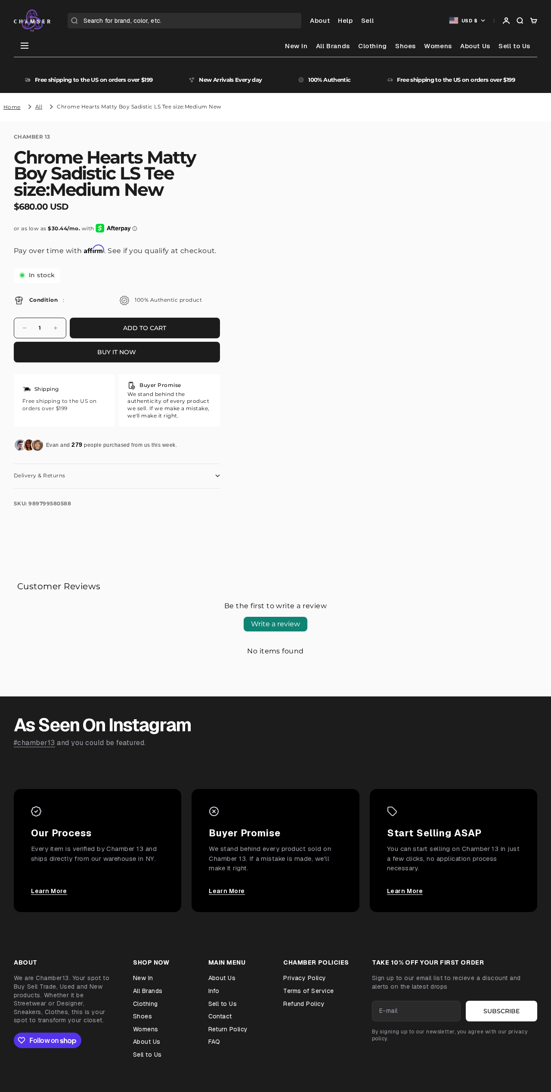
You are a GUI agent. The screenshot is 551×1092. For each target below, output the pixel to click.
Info (214, 991)
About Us (475, 46)
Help (345, 20)
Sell (367, 20)
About (320, 20)
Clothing (372, 46)
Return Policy (228, 1029)
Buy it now (116, 352)
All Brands (333, 46)
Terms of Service (308, 991)
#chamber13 (34, 742)
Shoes (405, 46)
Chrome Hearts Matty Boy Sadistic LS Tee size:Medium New (139, 106)
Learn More (49, 891)
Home (12, 107)
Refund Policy (304, 1004)
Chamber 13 (32, 136)
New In (296, 46)
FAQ (214, 1042)
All (38, 106)
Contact (220, 1016)
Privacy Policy (304, 978)
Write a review (275, 624)
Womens (438, 46)
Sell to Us (514, 46)
